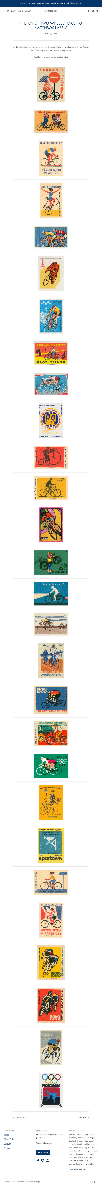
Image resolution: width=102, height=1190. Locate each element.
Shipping (7, 1143)
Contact (7, 1148)
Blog (20, 11)
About (28, 11)
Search (6, 1134)
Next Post (83, 1117)
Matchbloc (51, 11)
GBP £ (92, 1182)
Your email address (43, 1143)
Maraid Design (35, 1181)
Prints (6, 11)
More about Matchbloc (78, 1169)
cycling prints (62, 57)
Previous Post (20, 1117)
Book (13, 11)
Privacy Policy (9, 1139)
